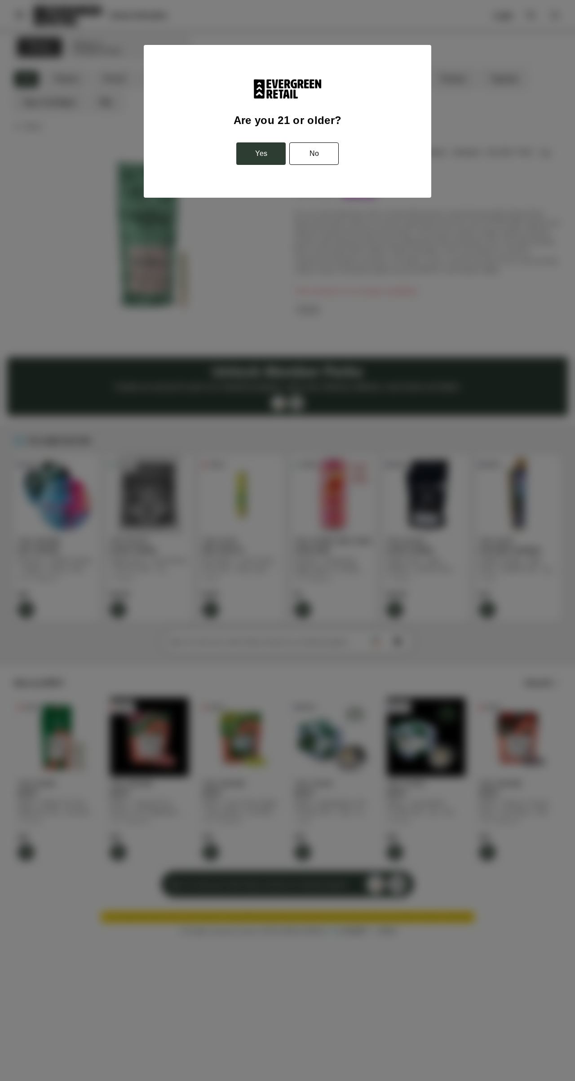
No (314, 153)
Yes (261, 153)
